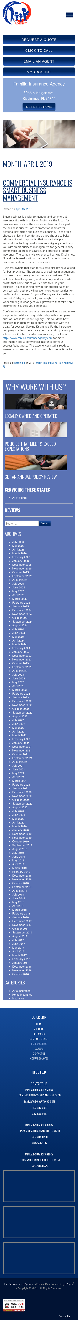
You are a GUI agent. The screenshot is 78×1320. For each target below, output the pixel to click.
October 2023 (20, 663)
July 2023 (18, 674)
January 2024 (20, 652)
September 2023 (22, 667)
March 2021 (19, 781)
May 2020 (18, 818)
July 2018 (18, 894)
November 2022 (22, 705)
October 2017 (20, 928)
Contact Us (39, 1053)
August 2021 (19, 762)
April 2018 (18, 906)
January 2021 (20, 788)
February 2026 (21, 557)
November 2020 (22, 796)
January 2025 (20, 606)
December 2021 (22, 746)
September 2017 (22, 932)
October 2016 (20, 974)
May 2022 (18, 727)
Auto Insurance (21, 991)
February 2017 (21, 959)
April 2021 (18, 777)
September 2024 (22, 621)
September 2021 (22, 758)
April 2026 (18, 549)
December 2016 (22, 966)
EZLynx (69, 1283)
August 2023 (19, 671)
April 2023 (18, 686)
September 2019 (22, 845)
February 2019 (21, 872)
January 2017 (20, 963)
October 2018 (20, 883)
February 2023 (21, 693)
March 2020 (19, 826)
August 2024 (19, 625)
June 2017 (18, 944)
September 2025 (22, 576)
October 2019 (20, 841)
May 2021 (18, 773)
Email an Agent (39, 61)
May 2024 (18, 636)
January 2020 (20, 830)
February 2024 (21, 648)
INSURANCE (38, 1034)
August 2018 (19, 891)
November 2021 (22, 750)
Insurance (19, 363)
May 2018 (18, 902)
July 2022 (18, 720)
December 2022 (22, 701)
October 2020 (20, 800)
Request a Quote (39, 39)
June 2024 (18, 633)
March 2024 (19, 644)
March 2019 (19, 868)
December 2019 (22, 834)
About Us (39, 1029)
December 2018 (22, 875)
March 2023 (19, 690)
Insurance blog (39, 1043)
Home (39, 1024)
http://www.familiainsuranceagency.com (27, 338)
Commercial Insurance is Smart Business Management (37, 189)
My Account (39, 72)
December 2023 (22, 655)
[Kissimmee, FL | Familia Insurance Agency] (17, 12)
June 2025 (18, 587)
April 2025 (18, 595)
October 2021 (20, 754)
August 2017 (19, 936)
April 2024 (18, 640)
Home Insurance (22, 994)
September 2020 (22, 803)
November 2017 (22, 925)
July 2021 (18, 765)
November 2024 (22, 614)
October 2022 (20, 709)
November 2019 (22, 837)
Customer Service (39, 1039)
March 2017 (19, 955)
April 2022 (18, 731)
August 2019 (19, 849)
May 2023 (18, 682)
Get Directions (39, 107)
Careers (39, 1048)
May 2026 (18, 545)
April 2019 (18, 864)
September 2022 (22, 712)
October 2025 (20, 572)
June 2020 (18, 815)
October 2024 (20, 618)
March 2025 (19, 599)
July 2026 (18, 542)
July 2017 (18, 940)
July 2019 (18, 853)
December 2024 (22, 610)
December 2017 (22, 921)
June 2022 (18, 724)
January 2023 (20, 697)
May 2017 (18, 947)
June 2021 (18, 769)
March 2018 (19, 909)
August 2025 (19, 580)
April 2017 (18, 951)
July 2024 (18, 629)
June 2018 (18, 898)
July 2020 (18, 811)
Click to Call (39, 50)
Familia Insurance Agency (49, 363)
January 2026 (20, 561)
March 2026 (19, 553)
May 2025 (18, 591)
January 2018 (20, 917)
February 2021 (21, 784)
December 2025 (22, 564)
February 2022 (21, 739)
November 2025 (22, 568)
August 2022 (19, 716)
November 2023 (22, 659)
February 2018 (21, 913)
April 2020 (18, 822)
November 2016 (22, 970)
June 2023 (18, 678)
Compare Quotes (39, 1058)
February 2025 (21, 602)
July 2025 (18, 583)
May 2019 (18, 860)
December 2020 (22, 792)
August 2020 (19, 807)
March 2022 (19, 735)
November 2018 (22, 879)
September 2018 (22, 887)
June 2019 (18, 856)
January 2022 (20, 743)
